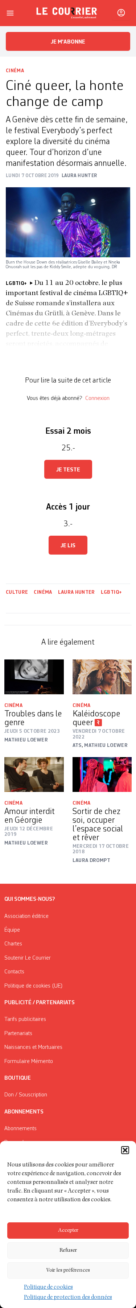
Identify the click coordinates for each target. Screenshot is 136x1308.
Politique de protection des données (68, 1298)
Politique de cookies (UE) (33, 986)
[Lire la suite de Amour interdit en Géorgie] (34, 774)
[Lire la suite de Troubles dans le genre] (34, 676)
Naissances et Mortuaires (33, 1047)
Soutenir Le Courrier (27, 958)
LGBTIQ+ (111, 592)
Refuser (68, 1250)
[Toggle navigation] (10, 13)
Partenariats (18, 1034)
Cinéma (15, 70)
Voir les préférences (68, 1270)
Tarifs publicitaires (25, 1019)
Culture (17, 592)
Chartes (13, 944)
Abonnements (20, 1129)
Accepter (68, 1230)
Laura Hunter (76, 592)
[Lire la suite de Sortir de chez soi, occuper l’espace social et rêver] (102, 774)
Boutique (17, 1078)
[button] (125, 1150)
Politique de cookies (48, 1288)
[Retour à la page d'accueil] (66, 13)
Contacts (14, 972)
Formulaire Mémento (28, 1061)
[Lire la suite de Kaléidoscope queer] (102, 676)
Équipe (12, 930)
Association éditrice (26, 916)
